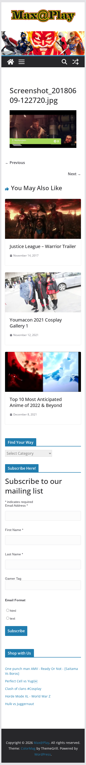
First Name (14, 530)
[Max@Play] (10, 61)
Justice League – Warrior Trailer (43, 246)
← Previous (15, 162)
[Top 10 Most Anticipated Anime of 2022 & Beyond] (43, 355)
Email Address (16, 505)
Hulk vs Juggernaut (19, 704)
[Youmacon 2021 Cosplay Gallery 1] (43, 275)
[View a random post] (75, 61)
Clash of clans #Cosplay (23, 688)
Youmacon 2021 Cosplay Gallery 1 (36, 323)
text (12, 618)
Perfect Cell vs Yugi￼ (21, 681)
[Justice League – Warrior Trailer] (43, 202)
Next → (74, 173)
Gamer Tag (13, 578)
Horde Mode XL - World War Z (27, 696)
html (13, 611)
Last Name (14, 554)
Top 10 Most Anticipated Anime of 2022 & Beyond (36, 402)
